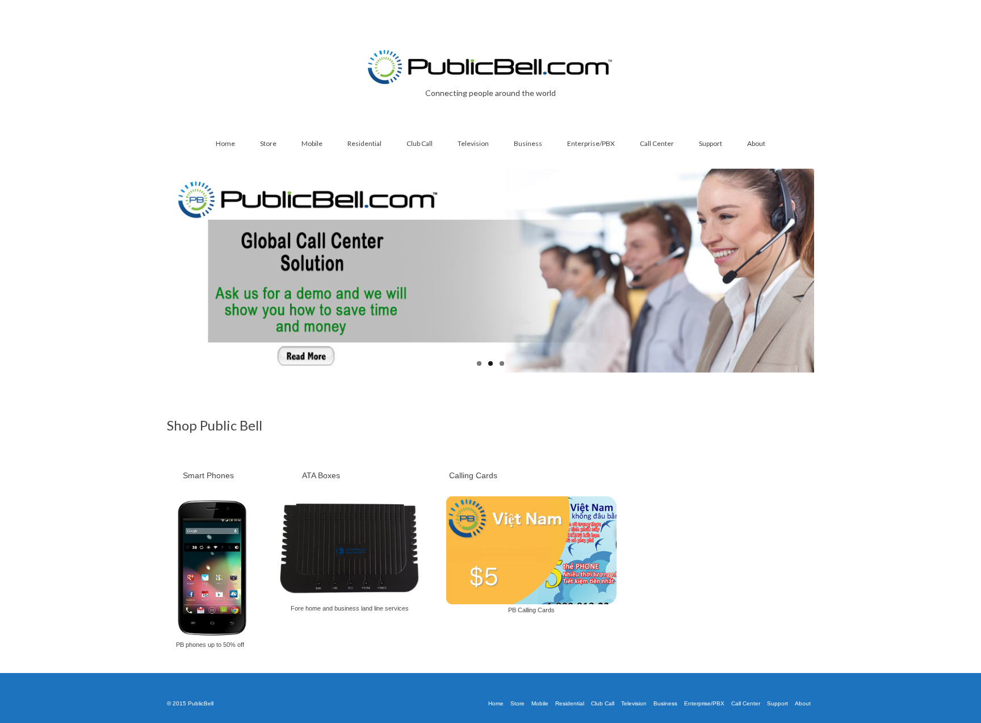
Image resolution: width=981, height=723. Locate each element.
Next (824, 270)
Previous (157, 270)
